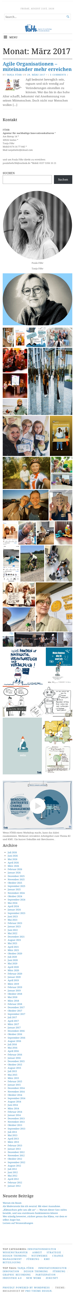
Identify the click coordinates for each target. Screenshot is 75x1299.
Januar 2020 (14, 976)
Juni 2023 (13, 916)
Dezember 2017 (16, 1007)
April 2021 (13, 946)
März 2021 (13, 950)
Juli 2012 (12, 1168)
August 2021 (14, 939)
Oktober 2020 (15, 953)
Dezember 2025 (16, 876)
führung (59, 1271)
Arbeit (37, 1252)
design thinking (36, 1271)
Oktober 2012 (15, 1158)
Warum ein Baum (12, 1202)
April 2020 (13, 966)
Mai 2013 (12, 1135)
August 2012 (14, 1165)
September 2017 (16, 1013)
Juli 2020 (12, 956)
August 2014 (14, 1101)
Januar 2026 (14, 872)
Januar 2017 (14, 1027)
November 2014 (16, 1091)
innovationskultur (52, 1267)
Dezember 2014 (16, 1088)
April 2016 (13, 1051)
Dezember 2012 (16, 1152)
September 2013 (16, 1128)
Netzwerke (39, 1255)
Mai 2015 (12, 1074)
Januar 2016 (14, 1057)
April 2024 (13, 906)
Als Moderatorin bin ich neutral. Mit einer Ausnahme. (32, 1206)
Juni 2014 (13, 1104)
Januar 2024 (14, 909)
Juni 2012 (13, 1172)
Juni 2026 (13, 855)
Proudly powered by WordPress (26, 1287)
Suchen (9, 173)
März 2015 (13, 1078)
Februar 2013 (15, 1145)
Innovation (11, 1271)
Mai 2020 (12, 963)
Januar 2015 (14, 1084)
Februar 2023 (15, 923)
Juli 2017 (12, 1017)
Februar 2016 (15, 1054)
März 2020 (13, 970)
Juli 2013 (12, 1131)
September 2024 (16, 899)
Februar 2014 (15, 1111)
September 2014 (16, 1098)
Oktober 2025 (15, 882)
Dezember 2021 (16, 936)
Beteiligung (12, 1262)
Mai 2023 (12, 919)
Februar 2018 (15, 1004)
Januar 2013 (14, 1148)
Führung (32, 1259)
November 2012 (16, 1155)
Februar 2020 (15, 973)
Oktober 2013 (15, 1125)
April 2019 (13, 980)
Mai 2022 (12, 933)
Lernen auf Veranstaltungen (18, 1223)
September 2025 (16, 886)
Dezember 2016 (16, 1030)
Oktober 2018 (15, 993)
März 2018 (13, 1000)
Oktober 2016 (15, 1034)
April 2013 (13, 1138)
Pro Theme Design (38, 1290)
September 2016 (16, 1037)
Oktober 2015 (15, 1064)
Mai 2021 (12, 943)
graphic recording (17, 1274)
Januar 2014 (14, 1115)
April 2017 (13, 1020)
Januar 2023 (14, 926)
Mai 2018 (12, 997)
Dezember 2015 (16, 1061)
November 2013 (16, 1121)
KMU (47, 1259)
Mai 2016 (12, 1047)
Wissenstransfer (15, 1252)
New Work (33, 1277)
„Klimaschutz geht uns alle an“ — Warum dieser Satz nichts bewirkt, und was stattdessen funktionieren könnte (35, 1211)
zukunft (52, 1277)
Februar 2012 (15, 1182)
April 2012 (13, 1178)
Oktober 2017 (15, 1010)
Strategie (54, 1252)
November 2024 (16, 892)
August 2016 (14, 1041)
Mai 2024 (12, 902)
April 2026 (13, 862)
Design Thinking (15, 1255)
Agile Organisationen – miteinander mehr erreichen (37, 67)
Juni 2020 (13, 960)
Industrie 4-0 (12, 1277)
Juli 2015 (12, 1071)
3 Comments (58, 74)
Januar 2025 (14, 889)
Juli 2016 (12, 1044)
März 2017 (13, 1024)
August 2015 (14, 1067)
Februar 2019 (15, 987)
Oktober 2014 (15, 1094)
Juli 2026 (12, 852)
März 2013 (13, 1141)
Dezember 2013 (16, 1118)
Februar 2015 (15, 1081)
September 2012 (16, 1162)
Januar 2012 (14, 1185)
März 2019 (13, 983)
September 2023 (16, 913)
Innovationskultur (42, 1249)
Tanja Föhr (14, 74)
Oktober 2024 (15, 896)
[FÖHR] (37, 28)
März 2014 (13, 1108)
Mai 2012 (12, 1175)
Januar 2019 (14, 990)
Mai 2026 (12, 859)
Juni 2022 (13, 929)
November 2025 (16, 879)
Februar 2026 (15, 869)
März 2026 (13, 865)
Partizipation (46, 1274)
